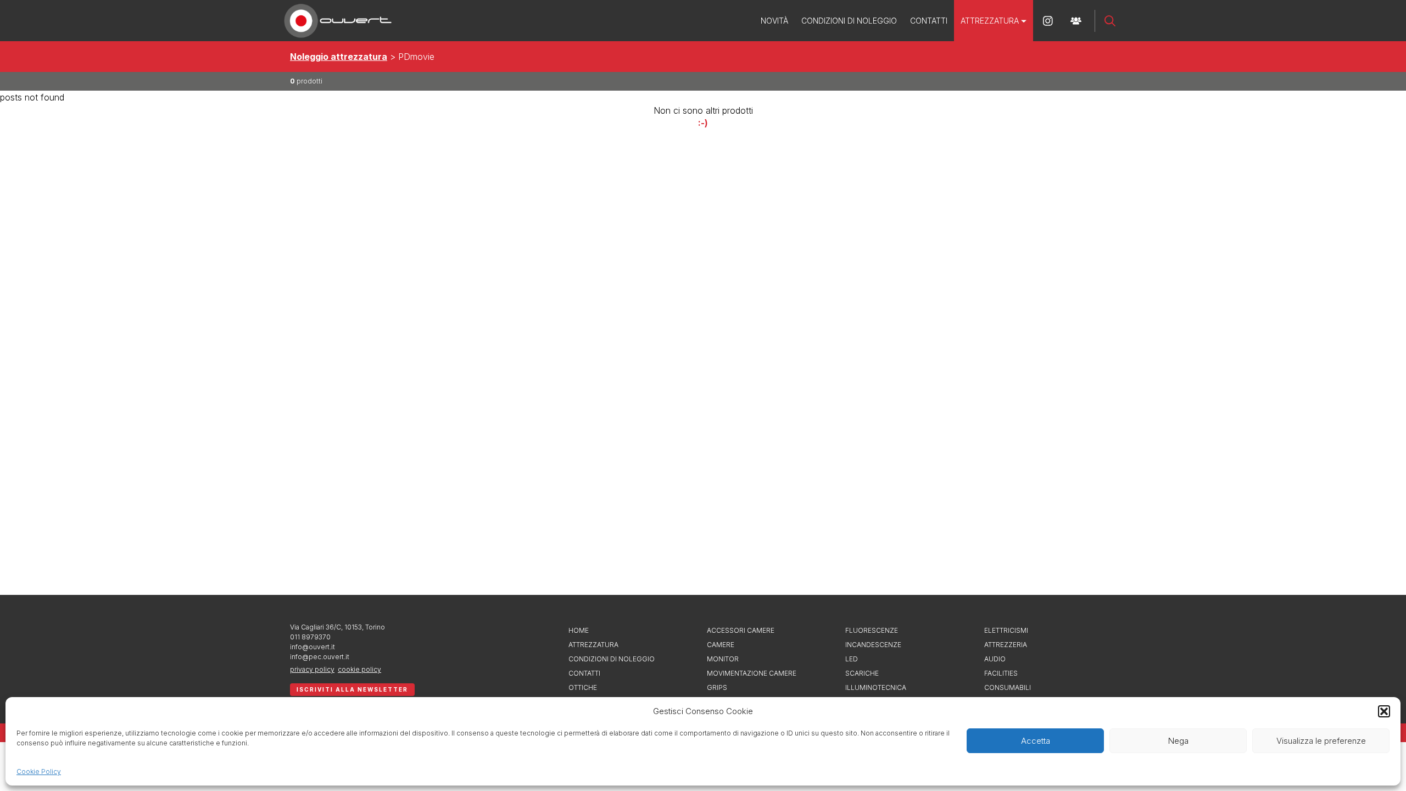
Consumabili (1007, 687)
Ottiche (582, 687)
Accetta (1035, 741)
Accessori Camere (740, 630)
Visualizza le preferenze (1321, 741)
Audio (995, 659)
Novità (774, 20)
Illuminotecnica (875, 687)
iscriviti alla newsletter (352, 689)
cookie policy (359, 669)
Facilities (1001, 673)
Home (578, 630)
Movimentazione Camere (751, 673)
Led (851, 659)
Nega (1178, 741)
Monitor (723, 659)
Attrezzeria (1005, 644)
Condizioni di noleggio (849, 20)
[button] (1384, 711)
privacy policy (312, 669)
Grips (717, 687)
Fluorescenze (871, 630)
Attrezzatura (990, 20)
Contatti (928, 20)
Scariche (862, 673)
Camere (720, 644)
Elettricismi (1006, 630)
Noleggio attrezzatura (338, 56)
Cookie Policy (38, 771)
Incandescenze (873, 644)
